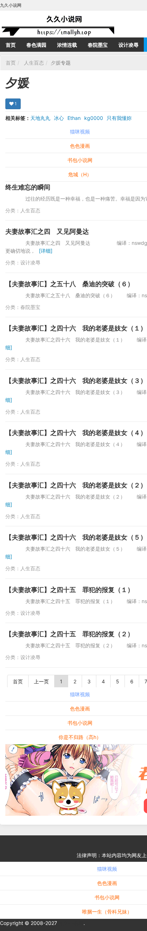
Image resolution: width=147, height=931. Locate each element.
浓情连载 (67, 45)
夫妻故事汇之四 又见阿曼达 (47, 231)
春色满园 (36, 45)
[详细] (45, 251)
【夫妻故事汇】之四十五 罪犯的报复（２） (69, 634)
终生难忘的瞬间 (27, 187)
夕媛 (56, 63)
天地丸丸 (40, 118)
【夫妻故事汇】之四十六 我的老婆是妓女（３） (76, 380)
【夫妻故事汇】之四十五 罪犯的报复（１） (69, 589)
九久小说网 (71, 923)
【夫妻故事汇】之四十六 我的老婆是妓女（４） (76, 432)
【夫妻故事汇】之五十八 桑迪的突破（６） (69, 284)
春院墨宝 (98, 45)
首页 (11, 45)
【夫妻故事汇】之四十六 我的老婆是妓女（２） (76, 485)
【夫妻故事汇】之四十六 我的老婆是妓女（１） (76, 328)
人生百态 (34, 63)
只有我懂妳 (119, 118)
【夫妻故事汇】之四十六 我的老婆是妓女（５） (76, 537)
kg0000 (93, 118)
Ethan (74, 118)
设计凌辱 (128, 45)
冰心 (59, 118)
